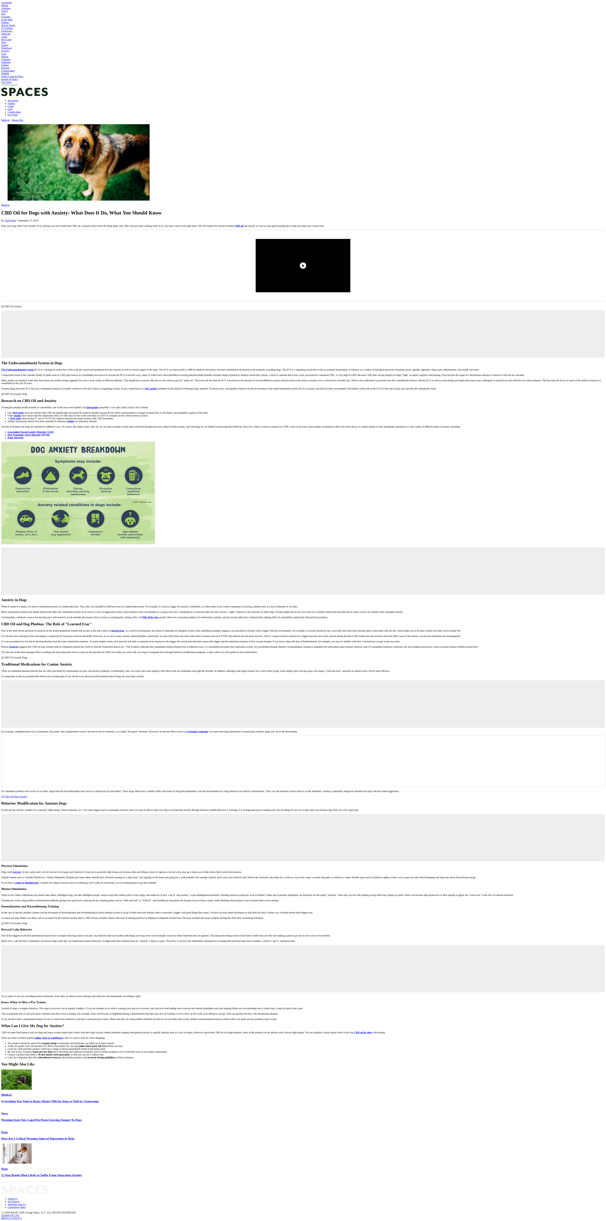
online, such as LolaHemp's (49, 1038)
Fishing (5, 22)
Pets (3, 14)
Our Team (6, 82)
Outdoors (6, 62)
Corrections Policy (17, 1207)
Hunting (5, 68)
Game (4, 36)
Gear (3, 53)
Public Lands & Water (12, 76)
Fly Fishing (7, 28)
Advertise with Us (17, 1204)
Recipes (5, 51)
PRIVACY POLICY (11, 1218)
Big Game (6, 39)
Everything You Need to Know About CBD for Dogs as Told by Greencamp (50, 1101)
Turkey (4, 45)
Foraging (5, 16)
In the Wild (6, 19)
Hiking (4, 5)
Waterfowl (6, 48)
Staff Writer (10, 220)
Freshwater (6, 31)
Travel (4, 11)
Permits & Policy (9, 79)
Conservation (8, 70)
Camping (5, 8)
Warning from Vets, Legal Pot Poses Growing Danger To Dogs (41, 1120)
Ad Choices (13, 1201)
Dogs (4, 1132)
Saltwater (6, 34)
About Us (12, 1198)
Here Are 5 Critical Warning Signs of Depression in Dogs (37, 1138)
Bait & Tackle (8, 25)
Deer (3, 42)
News (4, 1113)
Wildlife (5, 73)
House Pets (17, 120)
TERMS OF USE (10, 1215)
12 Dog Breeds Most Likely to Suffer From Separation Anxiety (41, 1175)
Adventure (6, 2)
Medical (5, 120)
